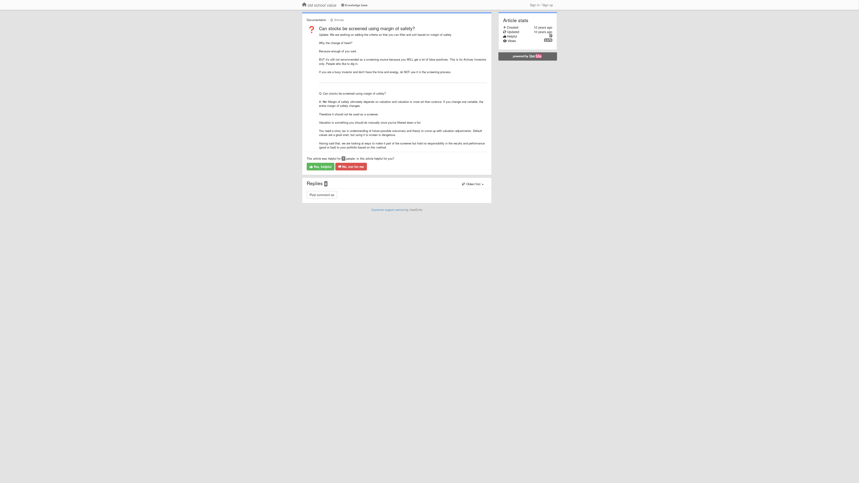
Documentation (316, 20)
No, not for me (352, 166)
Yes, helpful (322, 166)
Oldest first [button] (473, 184)
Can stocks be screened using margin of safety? (367, 28)
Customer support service (388, 210)
